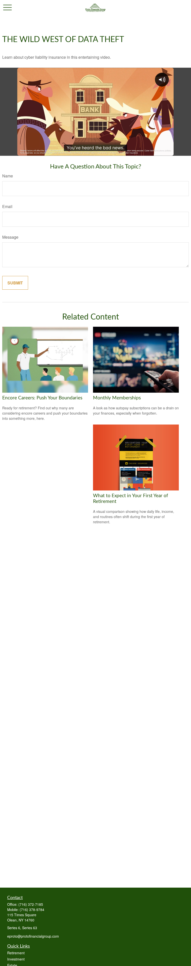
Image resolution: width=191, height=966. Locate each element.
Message (10, 237)
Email (7, 206)
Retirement (16, 952)
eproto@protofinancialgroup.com (33, 936)
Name (7, 176)
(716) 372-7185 (30, 904)
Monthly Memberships (117, 398)
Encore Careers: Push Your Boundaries (42, 398)
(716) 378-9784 (32, 909)
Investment (16, 959)
